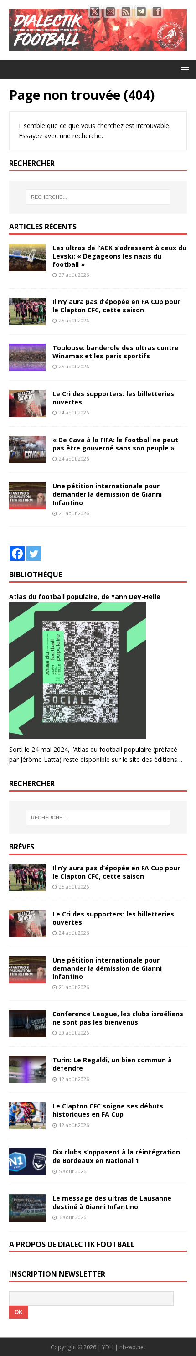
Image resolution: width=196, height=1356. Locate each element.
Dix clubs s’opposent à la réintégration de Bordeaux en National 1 (116, 1156)
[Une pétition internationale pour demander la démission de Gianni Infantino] (27, 504)
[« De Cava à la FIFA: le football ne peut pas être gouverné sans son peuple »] (27, 458)
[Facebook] (17, 553)
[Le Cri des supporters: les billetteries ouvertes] (27, 412)
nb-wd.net (132, 1347)
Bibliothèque (35, 574)
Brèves (21, 847)
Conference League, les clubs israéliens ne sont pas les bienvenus (117, 1017)
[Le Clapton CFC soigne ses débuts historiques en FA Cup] (27, 1124)
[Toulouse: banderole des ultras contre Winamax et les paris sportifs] (27, 366)
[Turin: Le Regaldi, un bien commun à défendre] (27, 1078)
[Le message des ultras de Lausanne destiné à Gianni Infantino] (27, 1216)
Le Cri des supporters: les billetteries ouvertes (113, 397)
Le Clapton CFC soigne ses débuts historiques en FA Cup (107, 1110)
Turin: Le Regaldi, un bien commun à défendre (112, 1064)
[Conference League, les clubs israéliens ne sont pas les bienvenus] (27, 1032)
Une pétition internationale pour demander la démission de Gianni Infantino (107, 494)
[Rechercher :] (98, 197)
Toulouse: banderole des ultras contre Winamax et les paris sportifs (115, 351)
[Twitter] (33, 553)
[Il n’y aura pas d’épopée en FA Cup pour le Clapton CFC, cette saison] (27, 319)
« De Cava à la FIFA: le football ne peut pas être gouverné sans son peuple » (115, 443)
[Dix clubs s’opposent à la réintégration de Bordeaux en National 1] (27, 1170)
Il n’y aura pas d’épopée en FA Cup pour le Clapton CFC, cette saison (116, 305)
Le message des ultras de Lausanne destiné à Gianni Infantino (111, 1202)
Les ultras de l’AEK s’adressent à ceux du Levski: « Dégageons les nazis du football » (119, 256)
